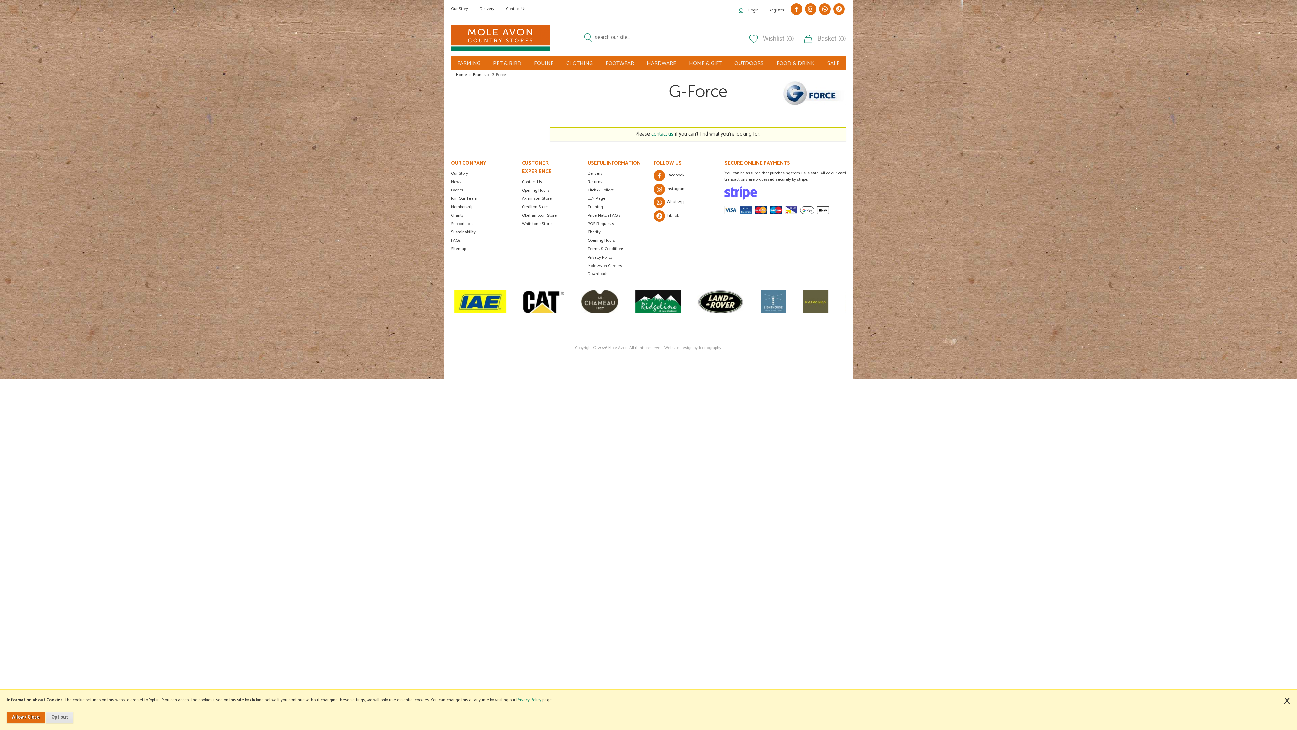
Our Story (459, 9)
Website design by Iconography (692, 347)
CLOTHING (579, 63)
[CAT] (485, 301)
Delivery (487, 9)
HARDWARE (661, 63)
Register (776, 10)
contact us (662, 134)
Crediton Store (535, 207)
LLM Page (596, 198)
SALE (833, 63)
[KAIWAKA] (757, 301)
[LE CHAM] (541, 301)
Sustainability (463, 232)
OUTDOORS (749, 63)
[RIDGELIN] (599, 301)
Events (457, 190)
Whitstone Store (537, 223)
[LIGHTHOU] (715, 301)
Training (595, 207)
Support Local (463, 223)
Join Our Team (464, 198)
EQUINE (544, 63)
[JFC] (799, 301)
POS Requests (601, 223)
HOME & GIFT (705, 63)
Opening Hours (535, 190)
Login (753, 10)
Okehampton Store (539, 215)
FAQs (456, 240)
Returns (595, 182)
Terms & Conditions (606, 248)
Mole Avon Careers (605, 265)
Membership (462, 207)
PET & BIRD (507, 63)
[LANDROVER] (662, 301)
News (456, 182)
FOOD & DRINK (795, 63)
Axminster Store (537, 198)
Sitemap (458, 248)
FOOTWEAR (620, 63)
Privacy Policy (600, 257)
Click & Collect (601, 190)
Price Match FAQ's (604, 215)
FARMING (468, 63)
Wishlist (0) (778, 38)
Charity (457, 215)
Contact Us (516, 9)
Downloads (598, 273)
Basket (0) (831, 38)
